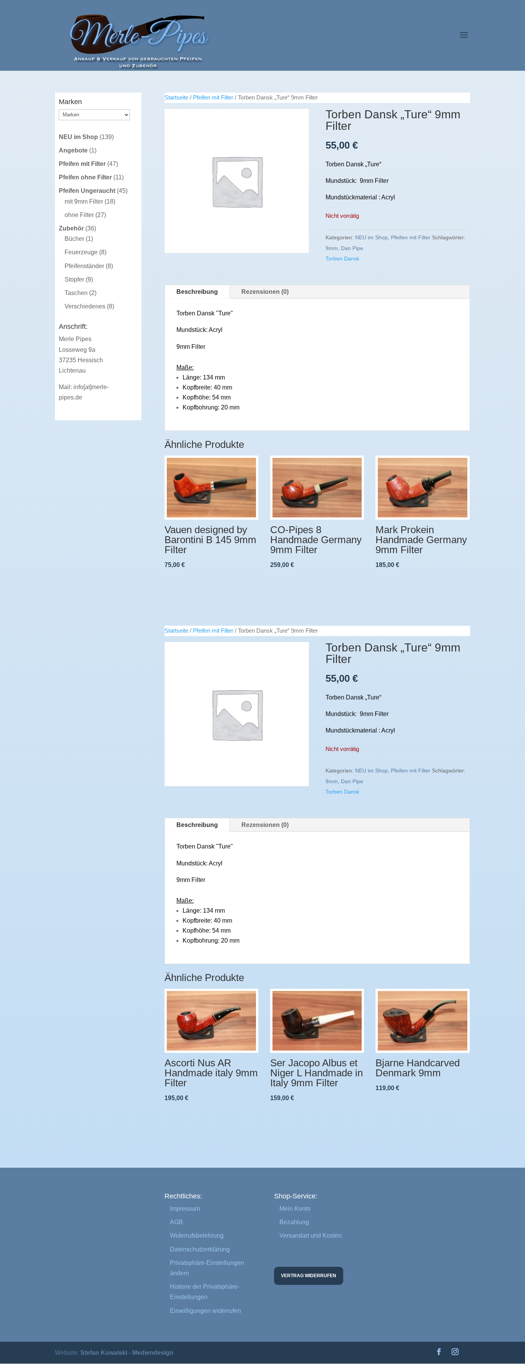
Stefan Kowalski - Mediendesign (126, 1352)
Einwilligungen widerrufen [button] (205, 1311)
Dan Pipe (352, 248)
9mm (332, 248)
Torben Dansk (342, 258)
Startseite (176, 97)
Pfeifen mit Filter (213, 97)
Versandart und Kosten (310, 1235)
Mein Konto (295, 1208)
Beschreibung (197, 291)
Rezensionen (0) (265, 291)
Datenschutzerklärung (200, 1249)
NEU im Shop (371, 237)
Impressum (185, 1208)
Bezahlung (294, 1222)
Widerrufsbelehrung (197, 1235)
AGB (176, 1222)
